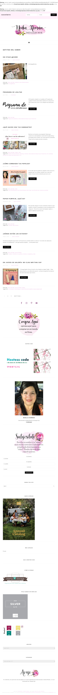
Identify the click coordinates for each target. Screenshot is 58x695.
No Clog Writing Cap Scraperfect (26, 289)
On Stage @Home (10, 57)
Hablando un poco (18, 82)
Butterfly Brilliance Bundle (13, 153)
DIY (47, 153)
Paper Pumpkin (16, 225)
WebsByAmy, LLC (52, 692)
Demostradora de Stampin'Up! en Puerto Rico (37, 153)
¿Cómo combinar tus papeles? (16, 163)
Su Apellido (29, 461)
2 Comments (13, 94)
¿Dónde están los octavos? (15, 234)
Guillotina (25, 253)
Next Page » (17, 296)
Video (19, 152)
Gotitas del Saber (11, 82)
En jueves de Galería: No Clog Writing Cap (22, 262)
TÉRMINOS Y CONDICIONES (23, 691)
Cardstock (26, 153)
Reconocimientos (25, 82)
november (10, 225)
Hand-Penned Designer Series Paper (24, 190)
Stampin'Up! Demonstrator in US (14, 155)
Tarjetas (16, 152)
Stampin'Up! (5, 155)
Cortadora (10, 253)
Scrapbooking (30, 253)
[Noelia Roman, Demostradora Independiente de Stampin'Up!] (29, 36)
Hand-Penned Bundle (12, 190)
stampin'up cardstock (44, 190)
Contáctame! (29, 422)
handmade (51, 153)
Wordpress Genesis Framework (33, 692)
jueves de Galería (18, 252)
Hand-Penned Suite (35, 190)
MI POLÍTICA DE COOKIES (39, 691)
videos (34, 253)
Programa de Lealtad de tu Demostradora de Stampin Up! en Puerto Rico (22, 118)
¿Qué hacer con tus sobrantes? (17, 127)
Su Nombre (29, 456)
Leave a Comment (16, 59)
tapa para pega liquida (37, 289)
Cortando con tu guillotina (18, 253)
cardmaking (21, 153)
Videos (16, 188)
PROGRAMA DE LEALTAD (12, 92)
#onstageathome (11, 83)
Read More (32, 108)
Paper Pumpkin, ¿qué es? (14, 199)
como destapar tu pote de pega (14, 289)
